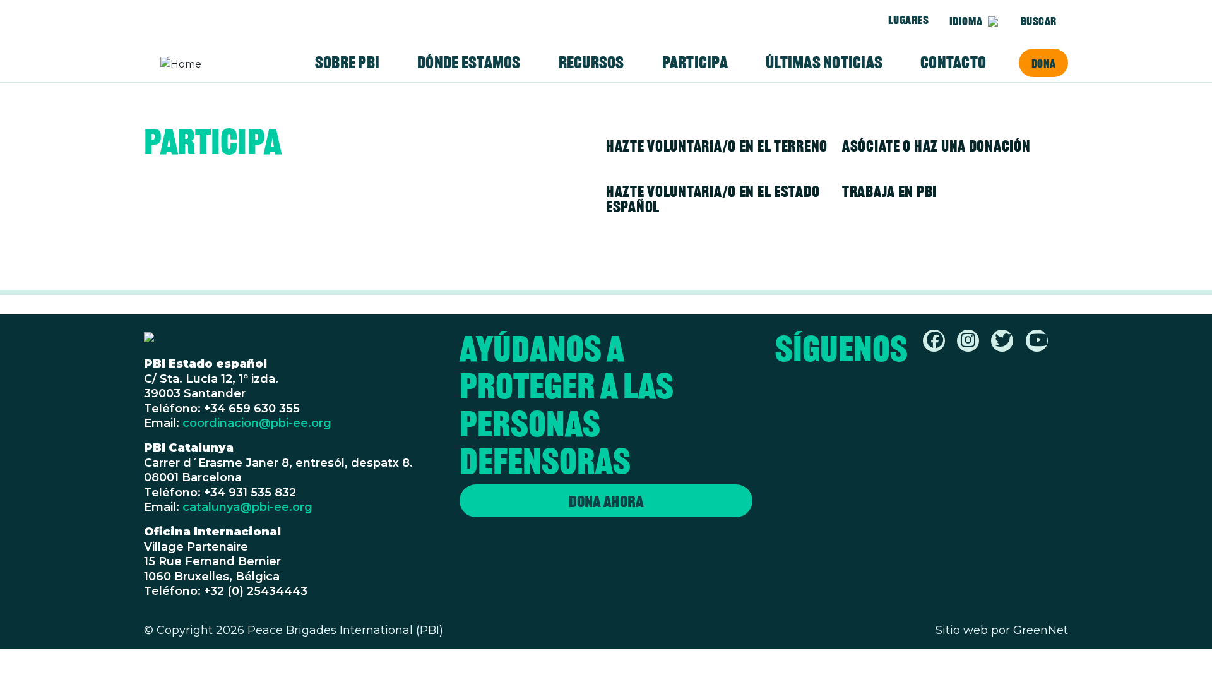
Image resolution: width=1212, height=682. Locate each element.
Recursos (591, 62)
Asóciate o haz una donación (936, 146)
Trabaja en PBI (889, 191)
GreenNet (1040, 630)
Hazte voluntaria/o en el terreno (717, 146)
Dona (1043, 63)
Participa (695, 62)
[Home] (209, 64)
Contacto (953, 62)
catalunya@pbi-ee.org (247, 507)
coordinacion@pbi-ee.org (256, 423)
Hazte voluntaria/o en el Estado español (712, 199)
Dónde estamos (468, 62)
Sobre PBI (347, 62)
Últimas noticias (824, 62)
